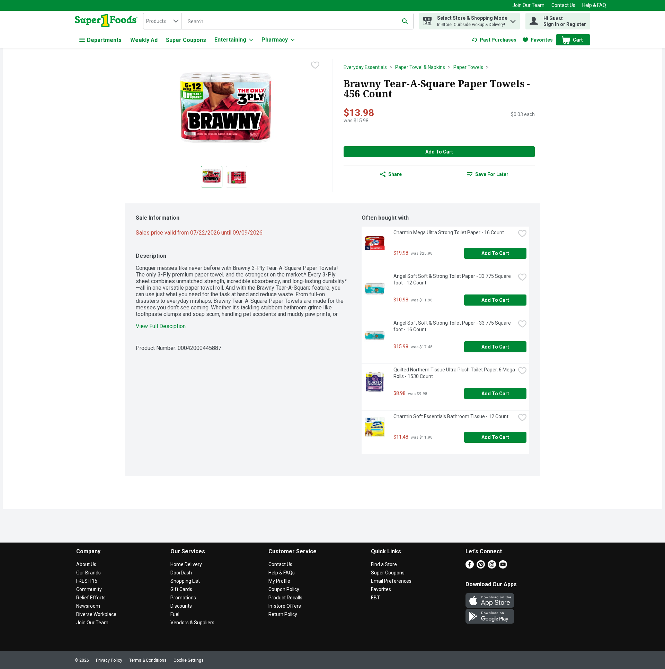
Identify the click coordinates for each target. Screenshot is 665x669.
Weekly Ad (144, 40)
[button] (513, 19)
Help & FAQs (281, 572)
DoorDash (181, 572)
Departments (104, 40)
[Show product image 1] (211, 176)
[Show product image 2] (236, 176)
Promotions (183, 597)
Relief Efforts (91, 597)
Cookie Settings (189, 660)
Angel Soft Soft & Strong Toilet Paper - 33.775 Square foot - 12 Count (452, 279)
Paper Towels (468, 67)
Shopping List (185, 581)
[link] (494, 40)
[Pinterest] (481, 566)
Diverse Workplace (96, 614)
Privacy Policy (109, 660)
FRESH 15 (86, 581)
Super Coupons (186, 40)
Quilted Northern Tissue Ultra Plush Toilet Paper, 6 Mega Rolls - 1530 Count (454, 373)
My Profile (279, 581)
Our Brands (88, 572)
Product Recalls (285, 597)
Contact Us (563, 5)
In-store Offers (284, 606)
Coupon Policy (283, 589)
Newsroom (88, 606)
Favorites (381, 589)
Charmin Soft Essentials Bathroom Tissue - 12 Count (450, 416)
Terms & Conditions (148, 660)
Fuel (174, 614)
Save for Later (491, 174)
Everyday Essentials (365, 67)
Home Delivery (186, 564)
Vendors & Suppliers (192, 622)
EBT (375, 597)
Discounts (181, 606)
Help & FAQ (594, 5)
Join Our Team (528, 5)
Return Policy (282, 614)
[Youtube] (503, 566)
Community (89, 589)
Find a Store (384, 564)
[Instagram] (492, 566)
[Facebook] (470, 566)
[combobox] (162, 21)
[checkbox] (315, 65)
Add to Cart (439, 152)
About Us (86, 564)
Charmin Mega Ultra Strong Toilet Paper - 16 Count (448, 232)
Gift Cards (181, 589)
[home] (107, 21)
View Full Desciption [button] (161, 326)
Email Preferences (391, 581)
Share (395, 174)
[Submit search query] (404, 21)
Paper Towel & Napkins (420, 67)
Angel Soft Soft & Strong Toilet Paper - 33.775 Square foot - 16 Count (452, 326)
